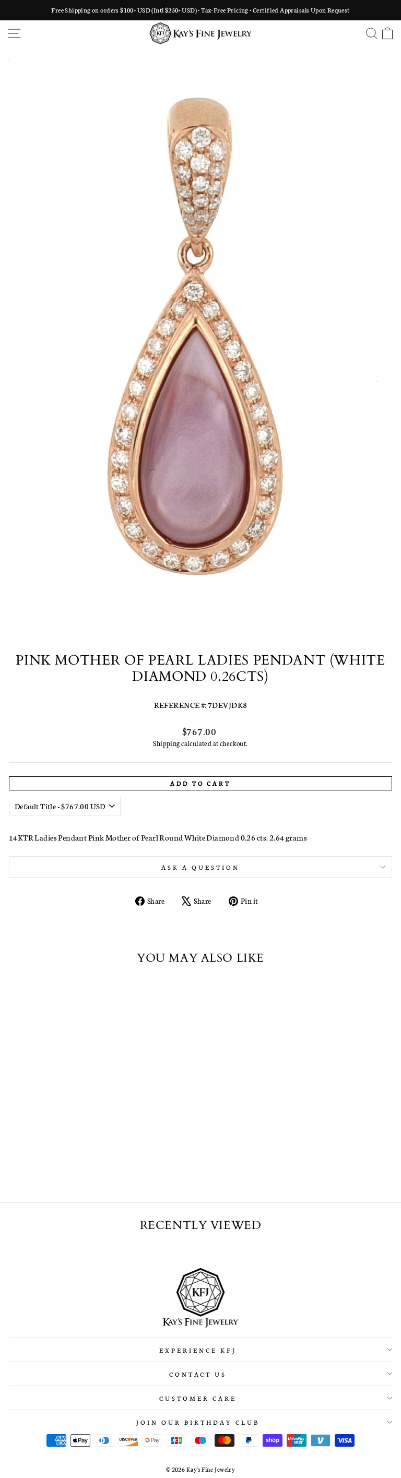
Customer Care (198, 1397)
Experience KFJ (198, 1349)
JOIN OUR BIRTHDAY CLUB (197, 1421)
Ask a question (200, 866)
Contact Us (198, 1373)
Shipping (166, 743)
